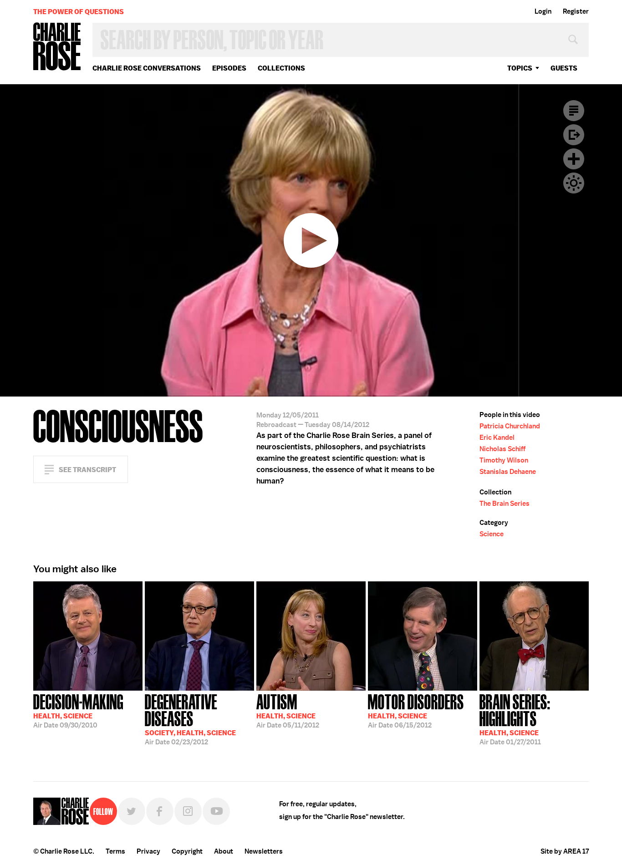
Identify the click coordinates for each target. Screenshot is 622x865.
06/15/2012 (416, 710)
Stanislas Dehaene (507, 471)
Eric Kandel (497, 437)
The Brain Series (504, 503)
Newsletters (264, 851)
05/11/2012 (287, 710)
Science (491, 534)
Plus (573, 158)
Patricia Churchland (509, 426)
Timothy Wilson (503, 460)
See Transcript (87, 469)
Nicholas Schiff (502, 448)
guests (564, 68)
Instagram (188, 811)
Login (543, 11)
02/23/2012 (190, 719)
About (223, 851)
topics (519, 68)
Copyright (187, 851)
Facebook (159, 811)
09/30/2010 (78, 710)
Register (576, 11)
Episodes (229, 68)
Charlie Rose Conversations (146, 68)
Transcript (573, 110)
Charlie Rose (57, 47)
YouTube (216, 811)
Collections (281, 68)
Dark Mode (573, 183)
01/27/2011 (515, 719)
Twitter (131, 811)
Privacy (148, 851)
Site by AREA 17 (564, 851)
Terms (115, 851)
